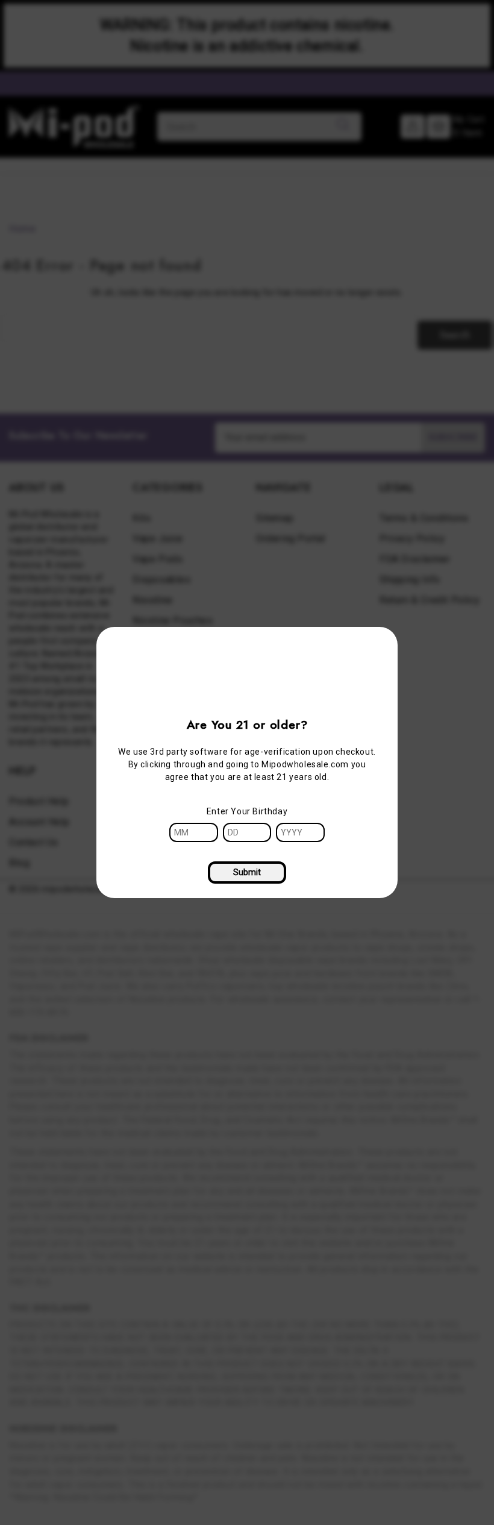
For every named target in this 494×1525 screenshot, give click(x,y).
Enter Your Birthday (247, 811)
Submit (247, 872)
